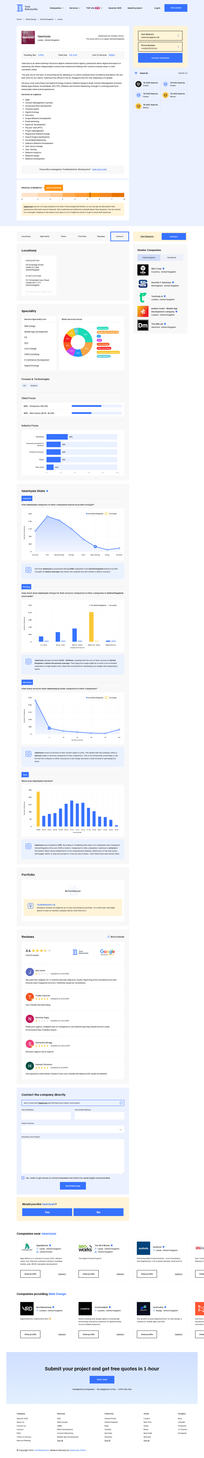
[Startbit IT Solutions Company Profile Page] (142, 283)
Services (73, 7)
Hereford (155, 327)
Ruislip (159, 1310)
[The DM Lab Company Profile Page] (142, 325)
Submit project (135, 7)
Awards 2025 (115, 7)
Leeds (40, 40)
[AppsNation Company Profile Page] (27, 1248)
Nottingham (157, 285)
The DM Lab (158, 323)
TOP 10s (92, 7)
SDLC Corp (157, 268)
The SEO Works (104, 1245)
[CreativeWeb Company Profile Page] (85, 1308)
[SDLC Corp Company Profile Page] (142, 269)
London (154, 299)
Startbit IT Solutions (162, 282)
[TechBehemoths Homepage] (27, 8)
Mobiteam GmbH (78, 1450)
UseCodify (159, 1307)
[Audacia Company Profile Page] (143, 1248)
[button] (189, 1260)
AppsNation (43, 1245)
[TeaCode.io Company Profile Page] (142, 297)
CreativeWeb (103, 1307)
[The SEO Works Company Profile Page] (85, 1248)
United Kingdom (51, 40)
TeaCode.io (158, 296)
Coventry (155, 271)
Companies (55, 7)
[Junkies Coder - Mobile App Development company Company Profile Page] (142, 311)
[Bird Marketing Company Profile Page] (27, 1308)
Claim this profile (99, 169)
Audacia (158, 1246)
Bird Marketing (45, 1307)
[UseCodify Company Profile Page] (143, 1308)
